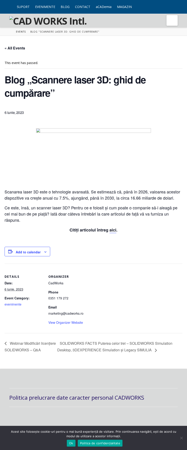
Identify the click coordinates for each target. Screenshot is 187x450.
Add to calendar (28, 252)
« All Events (15, 48)
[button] (172, 20)
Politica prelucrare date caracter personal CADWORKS (76, 397)
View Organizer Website (65, 322)
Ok (71, 443)
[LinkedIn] (169, 4)
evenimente (13, 304)
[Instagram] (177, 4)
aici (112, 230)
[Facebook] (166, 4)
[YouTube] (173, 4)
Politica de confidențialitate (100, 443)
